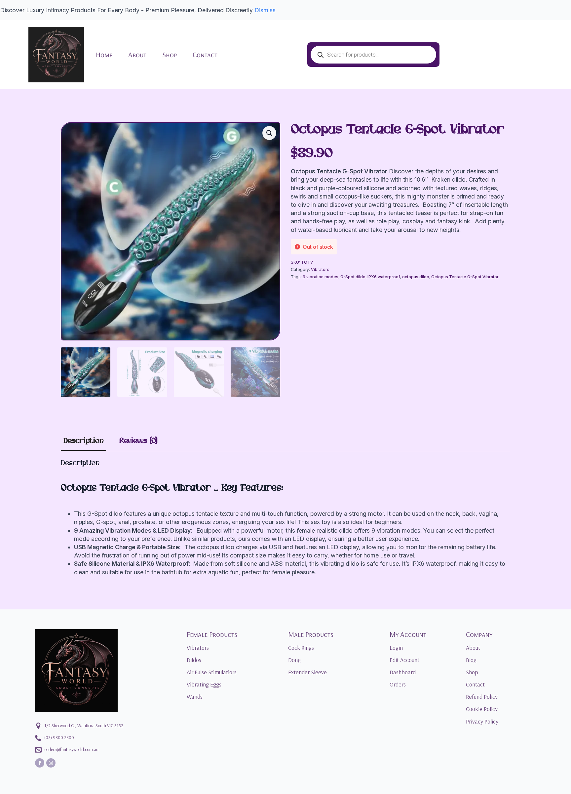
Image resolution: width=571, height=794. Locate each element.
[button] (269, 133)
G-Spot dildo (352, 276)
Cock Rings (301, 647)
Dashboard (403, 672)
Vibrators (320, 269)
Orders (398, 684)
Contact (205, 54)
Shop (169, 54)
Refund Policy (482, 696)
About (137, 54)
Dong (294, 660)
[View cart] (533, 54)
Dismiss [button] (265, 10)
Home (104, 54)
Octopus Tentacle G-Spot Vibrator (465, 276)
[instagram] (51, 763)
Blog (471, 660)
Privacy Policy (482, 721)
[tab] (83, 441)
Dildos (194, 660)
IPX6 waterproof (383, 276)
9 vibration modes (320, 276)
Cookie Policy (482, 709)
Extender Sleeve (307, 672)
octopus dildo (415, 276)
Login (396, 647)
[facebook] (39, 763)
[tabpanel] (285, 517)
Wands (195, 696)
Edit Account (404, 660)
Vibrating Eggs (204, 684)
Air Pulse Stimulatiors (212, 672)
